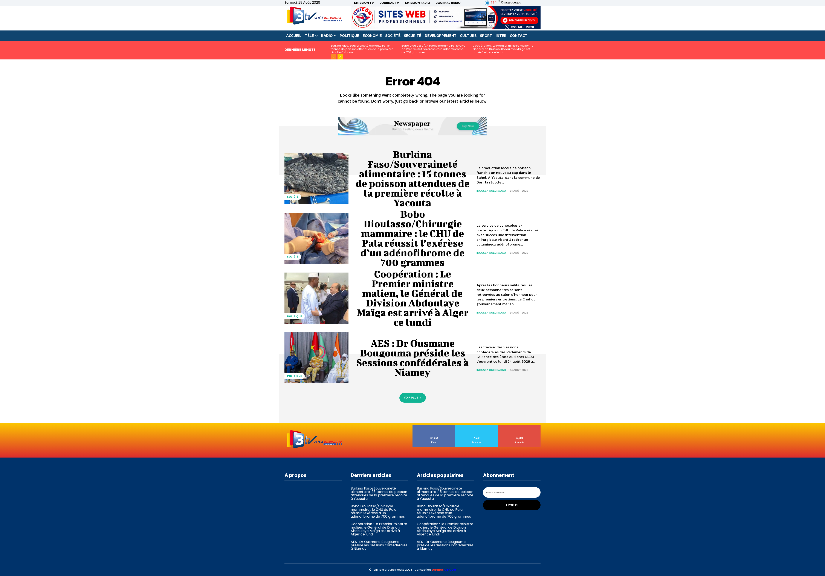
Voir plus (411, 397)
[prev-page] (333, 56)
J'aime (434, 427)
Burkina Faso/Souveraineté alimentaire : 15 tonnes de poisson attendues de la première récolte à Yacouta (362, 49)
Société (293, 197)
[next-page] (340, 56)
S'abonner (519, 427)
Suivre (476, 427)
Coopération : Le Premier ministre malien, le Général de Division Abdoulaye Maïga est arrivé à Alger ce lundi (503, 49)
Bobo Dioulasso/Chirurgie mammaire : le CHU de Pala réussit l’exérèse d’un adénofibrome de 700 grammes (433, 49)
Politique (294, 316)
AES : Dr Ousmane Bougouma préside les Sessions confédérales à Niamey (412, 358)
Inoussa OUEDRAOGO (491, 191)
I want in (512, 505)
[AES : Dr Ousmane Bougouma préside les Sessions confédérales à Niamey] (316, 357)
